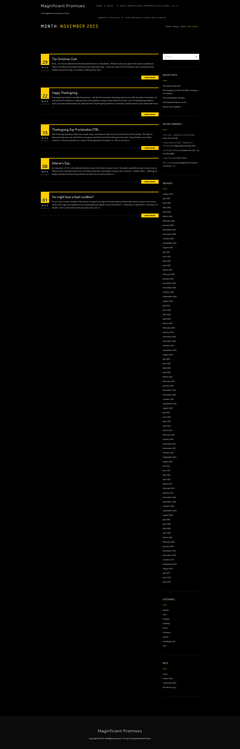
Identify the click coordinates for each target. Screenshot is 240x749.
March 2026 (167, 216)
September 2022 (170, 403)
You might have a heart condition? (73, 197)
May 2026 (167, 207)
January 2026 (168, 225)
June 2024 (167, 310)
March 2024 (167, 323)
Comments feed (169, 683)
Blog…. (111, 6)
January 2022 (168, 439)
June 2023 (167, 363)
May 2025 (167, 261)
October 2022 (168, 399)
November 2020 (169, 501)
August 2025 (168, 247)
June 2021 (167, 470)
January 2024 (168, 332)
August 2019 (168, 568)
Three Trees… (182, 158)
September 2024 (170, 296)
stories (166, 637)
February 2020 (169, 542)
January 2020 (168, 546)
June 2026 (167, 203)
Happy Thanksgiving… (65, 92)
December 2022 (169, 390)
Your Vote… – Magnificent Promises (177, 135)
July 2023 (166, 359)
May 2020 (167, 528)
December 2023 (169, 336)
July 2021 (166, 466)
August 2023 (168, 354)
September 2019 (170, 564)
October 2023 (168, 345)
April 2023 (167, 372)
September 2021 (170, 457)
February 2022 (169, 434)
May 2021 (167, 475)
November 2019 (169, 555)
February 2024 (169, 327)
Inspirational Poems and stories (145, 18)
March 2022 (167, 430)
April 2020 (167, 533)
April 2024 (167, 319)
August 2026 (168, 194)
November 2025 (169, 234)
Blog (175, 26)
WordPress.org (169, 687)
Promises (167, 632)
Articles (166, 610)
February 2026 (169, 221)
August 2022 (168, 408)
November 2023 (169, 341)
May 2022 (167, 421)
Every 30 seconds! (170, 138)
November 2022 (169, 394)
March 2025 (167, 270)
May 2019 (167, 582)
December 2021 (169, 444)
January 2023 (168, 385)
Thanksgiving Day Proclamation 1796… (76, 129)
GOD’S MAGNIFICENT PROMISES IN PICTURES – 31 (147, 6)
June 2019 (167, 577)
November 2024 (169, 287)
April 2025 (167, 265)
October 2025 (168, 238)
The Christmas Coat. (64, 59)
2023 (183, 26)
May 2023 (167, 368)
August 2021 (168, 461)
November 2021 (169, 448)
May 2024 (167, 314)
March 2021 (167, 484)
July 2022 (166, 412)
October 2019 (168, 559)
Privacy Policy (128, 738)
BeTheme (147, 738)
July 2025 (166, 252)
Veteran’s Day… (61, 163)
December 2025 (169, 229)
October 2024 (168, 292)
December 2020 (169, 497)
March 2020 (167, 537)
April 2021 (167, 479)
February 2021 (169, 488)
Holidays (166, 623)
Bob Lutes (167, 163)
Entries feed (168, 678)
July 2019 (166, 573)
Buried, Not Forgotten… (172, 106)
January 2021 (168, 493)
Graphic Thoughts (109, 18)
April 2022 (167, 426)
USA (164, 646)
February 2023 (169, 381)
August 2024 (168, 301)
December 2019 (169, 550)
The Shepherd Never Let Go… (175, 102)
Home (99, 6)
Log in (165, 674)
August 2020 (168, 515)
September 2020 (170, 510)
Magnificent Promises (63, 6)
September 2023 (170, 350)
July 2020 (166, 519)
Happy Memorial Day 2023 (185, 145)
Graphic (166, 619)
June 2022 (167, 417)
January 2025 (168, 278)
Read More (150, 77)
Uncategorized (169, 641)
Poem (165, 628)
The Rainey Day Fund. (172, 86)
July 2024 (166, 305)
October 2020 (168, 506)
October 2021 (168, 452)
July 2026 (166, 198)
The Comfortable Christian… (174, 98)
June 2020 (167, 524)
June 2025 (167, 256)
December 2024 (169, 283)
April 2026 (167, 212)
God (164, 614)
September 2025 (170, 243)
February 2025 (169, 274)
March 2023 (167, 377)
